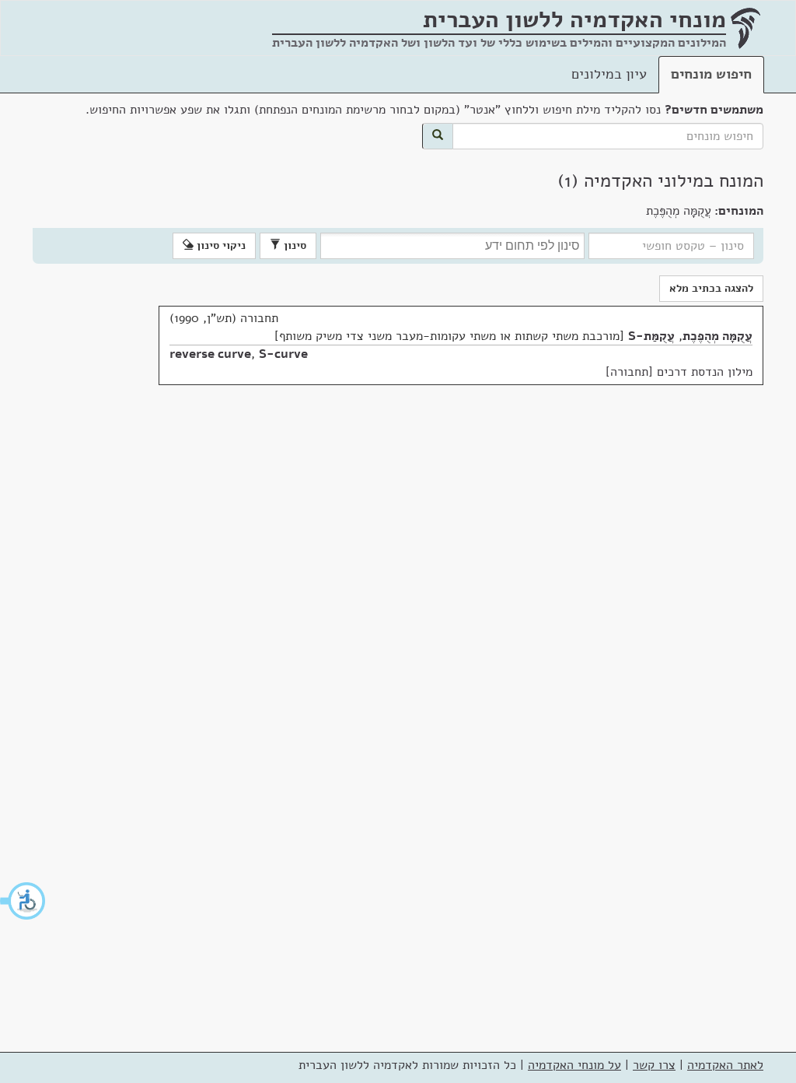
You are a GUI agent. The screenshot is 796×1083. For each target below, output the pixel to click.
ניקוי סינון (220, 245)
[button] (23, 900)
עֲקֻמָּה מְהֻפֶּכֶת (717, 336)
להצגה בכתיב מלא (711, 288)
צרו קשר (654, 1065)
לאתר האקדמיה (725, 1065)
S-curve (283, 354)
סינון (293, 245)
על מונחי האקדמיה (574, 1065)
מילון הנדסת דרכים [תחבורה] (679, 371)
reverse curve (210, 354)
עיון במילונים (609, 74)
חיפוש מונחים (711, 74)
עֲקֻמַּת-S (651, 336)
